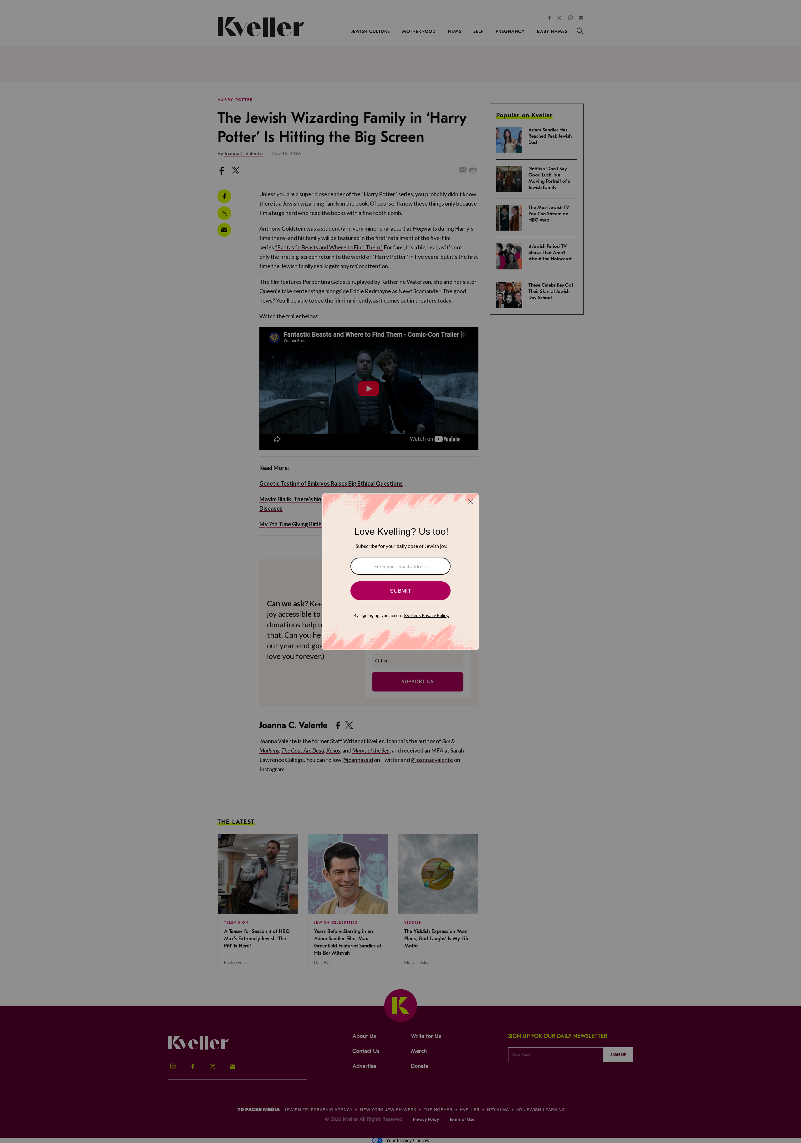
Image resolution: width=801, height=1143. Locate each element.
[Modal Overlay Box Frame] (400, 571)
